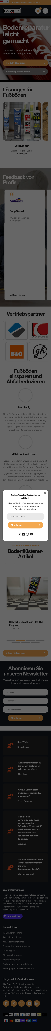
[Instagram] (27, 534)
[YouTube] (31, 534)
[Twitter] (19, 534)
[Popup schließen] (45, 493)
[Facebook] (23, 534)
